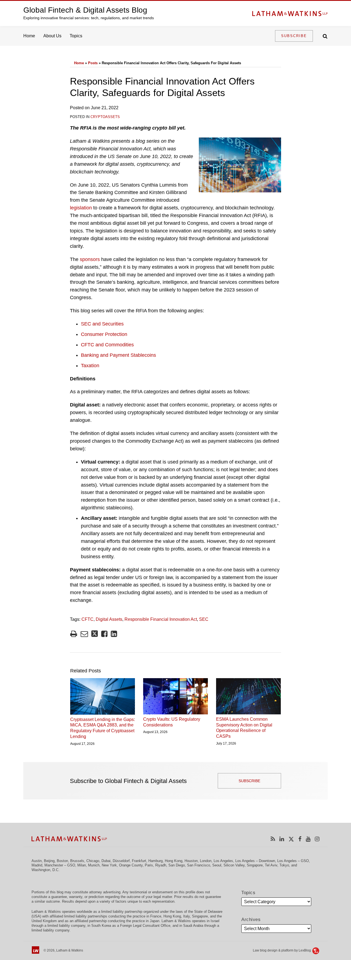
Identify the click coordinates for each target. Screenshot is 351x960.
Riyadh (160, 865)
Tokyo (284, 865)
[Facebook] (299, 839)
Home (29, 35)
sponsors (90, 259)
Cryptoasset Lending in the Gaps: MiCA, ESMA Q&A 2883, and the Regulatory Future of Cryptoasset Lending (102, 728)
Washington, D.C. (46, 870)
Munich (94, 865)
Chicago (92, 861)
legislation (81, 207)
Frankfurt (139, 861)
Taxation (90, 365)
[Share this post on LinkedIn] (114, 634)
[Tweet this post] (94, 634)
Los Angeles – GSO (293, 861)
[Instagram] (317, 839)
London (205, 861)
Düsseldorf (121, 861)
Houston (191, 861)
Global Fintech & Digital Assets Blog (85, 10)
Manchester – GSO (59, 865)
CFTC (87, 619)
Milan (81, 865)
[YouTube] (308, 839)
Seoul (216, 865)
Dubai (106, 861)
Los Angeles (223, 861)
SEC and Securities (102, 324)
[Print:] (73, 634)
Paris (149, 865)
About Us (52, 35)
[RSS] (273, 839)
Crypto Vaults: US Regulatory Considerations (171, 722)
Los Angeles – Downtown (255, 861)
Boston (62, 861)
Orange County (131, 865)
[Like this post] (104, 634)
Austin (37, 861)
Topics (76, 35)
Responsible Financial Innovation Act (160, 619)
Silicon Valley (234, 865)
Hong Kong (173, 861)
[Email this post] (84, 634)
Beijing (49, 861)
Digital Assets (109, 619)
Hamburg (155, 861)
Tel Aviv (271, 865)
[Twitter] (291, 839)
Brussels (77, 861)
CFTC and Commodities (107, 344)
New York (109, 865)
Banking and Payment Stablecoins (118, 355)
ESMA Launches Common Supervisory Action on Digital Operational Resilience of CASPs (244, 728)
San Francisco (198, 865)
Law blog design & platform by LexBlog (282, 950)
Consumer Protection (104, 334)
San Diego (176, 865)
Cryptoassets (105, 117)
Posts (93, 63)
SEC (203, 619)
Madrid (37, 865)
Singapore (255, 865)
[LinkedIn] (281, 839)
